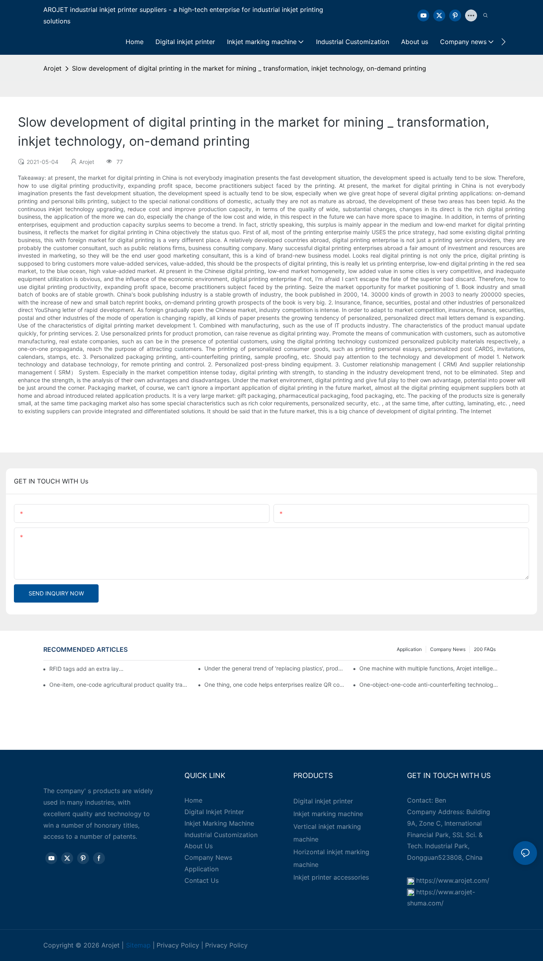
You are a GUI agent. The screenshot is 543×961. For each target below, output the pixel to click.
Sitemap (138, 945)
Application (409, 649)
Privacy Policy (178, 945)
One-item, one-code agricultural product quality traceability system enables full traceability (119, 684)
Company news (447, 649)
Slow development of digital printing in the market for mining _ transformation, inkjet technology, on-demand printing (249, 68)
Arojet (52, 68)
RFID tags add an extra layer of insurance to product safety (86, 668)
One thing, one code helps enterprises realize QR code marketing (274, 684)
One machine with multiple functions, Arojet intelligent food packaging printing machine (429, 668)
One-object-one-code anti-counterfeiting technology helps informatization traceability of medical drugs (429, 684)
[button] (503, 41)
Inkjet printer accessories (331, 877)
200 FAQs (485, 649)
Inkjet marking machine (328, 814)
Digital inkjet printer (323, 801)
